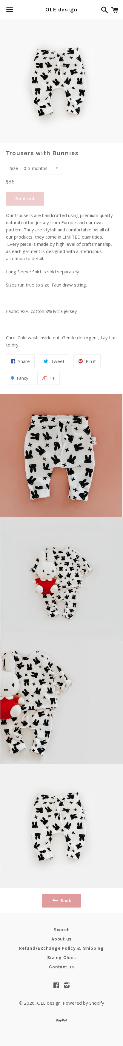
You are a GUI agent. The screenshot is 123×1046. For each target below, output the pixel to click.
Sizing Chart (61, 957)
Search (61, 929)
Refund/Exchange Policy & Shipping (61, 948)
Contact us (61, 967)
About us (61, 939)
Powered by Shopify (83, 1003)
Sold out (25, 198)
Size (14, 168)
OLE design (61, 9)
